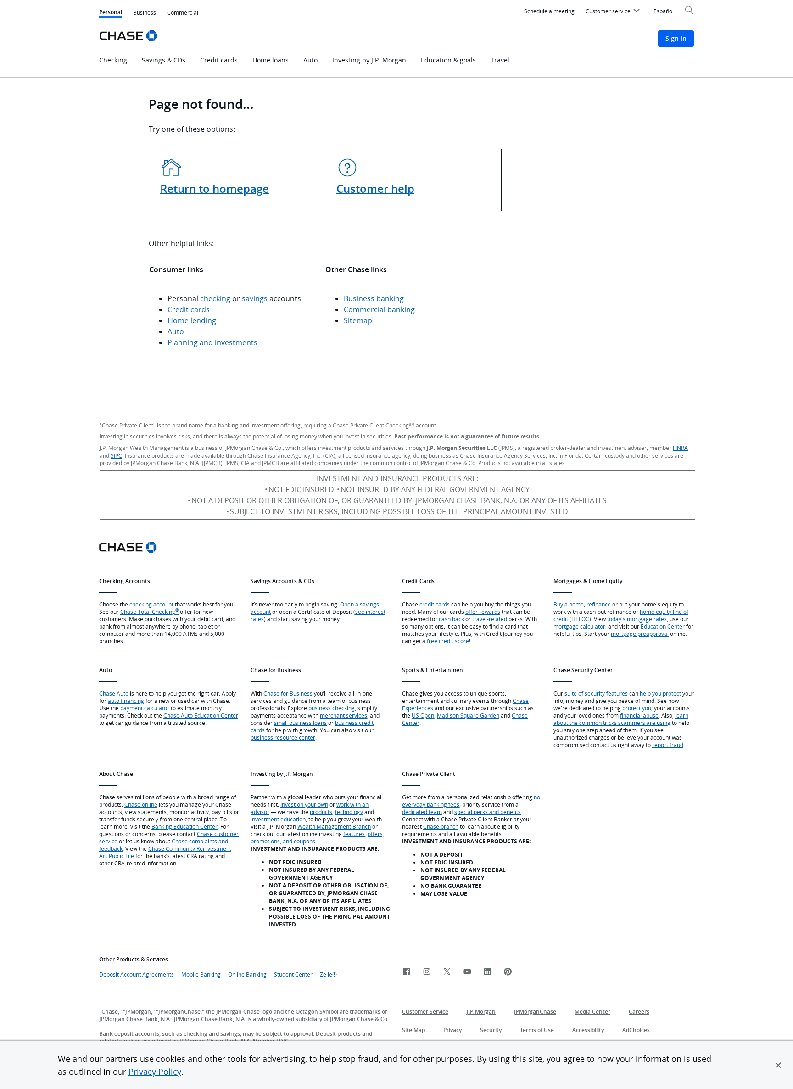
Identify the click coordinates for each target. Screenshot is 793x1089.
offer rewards (482, 611)
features (354, 833)
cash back (451, 619)
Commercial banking (379, 309)
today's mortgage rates (637, 619)
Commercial (182, 12)
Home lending (192, 320)
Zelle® (328, 974)
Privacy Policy (154, 1071)
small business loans (300, 722)
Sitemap (358, 320)
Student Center (293, 974)
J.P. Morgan (481, 1012)
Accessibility (588, 1030)
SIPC (116, 455)
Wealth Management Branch (334, 826)
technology (349, 811)
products (321, 811)
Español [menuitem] (663, 11)
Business (144, 12)
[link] (406, 972)
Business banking (374, 298)
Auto (176, 331)
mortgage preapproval (640, 633)
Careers (639, 1012)
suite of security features (596, 693)
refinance (598, 604)
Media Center (592, 1012)
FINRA (680, 447)
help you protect (660, 693)
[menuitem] (614, 12)
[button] (778, 1065)
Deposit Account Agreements (136, 974)
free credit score (448, 641)
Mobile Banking (201, 974)
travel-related (489, 619)
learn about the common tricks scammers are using (620, 719)
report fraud (667, 744)
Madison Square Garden (468, 715)
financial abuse (639, 715)
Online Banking (247, 974)
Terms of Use (537, 1030)
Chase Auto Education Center (200, 715)
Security (491, 1030)
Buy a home (568, 604)
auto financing (126, 700)
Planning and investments (212, 342)
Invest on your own (304, 804)
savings (255, 298)
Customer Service (425, 1012)
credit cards (434, 604)
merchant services (343, 715)
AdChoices (636, 1030)
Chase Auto (113, 693)
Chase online (140, 804)
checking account (151, 604)
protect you (636, 708)
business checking (331, 708)
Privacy (452, 1030)
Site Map (413, 1030)
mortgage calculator (579, 626)
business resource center (283, 737)
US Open (423, 715)
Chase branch (440, 826)
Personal (110, 13)
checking (215, 298)
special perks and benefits (487, 811)
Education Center (663, 626)
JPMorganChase (535, 1012)
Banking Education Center (184, 826)
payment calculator (144, 708)
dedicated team (422, 811)
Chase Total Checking (149, 611)
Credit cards (189, 309)
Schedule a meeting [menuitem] (549, 11)
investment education (278, 819)
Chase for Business (288, 693)
